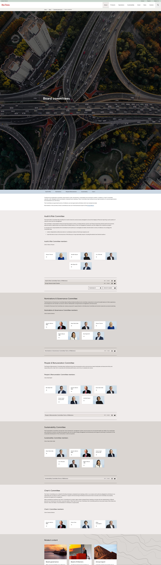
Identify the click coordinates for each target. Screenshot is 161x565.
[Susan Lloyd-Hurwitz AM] (62, 401)
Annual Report (90, 205)
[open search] (158, 5)
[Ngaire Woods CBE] (62, 337)
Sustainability (84, 191)
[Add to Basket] (115, 280)
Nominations (58, 191)
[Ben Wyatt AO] (75, 266)
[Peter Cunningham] (100, 526)
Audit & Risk (48, 191)
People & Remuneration (71, 191)
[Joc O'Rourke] (100, 256)
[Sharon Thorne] (50, 256)
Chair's (93, 191)
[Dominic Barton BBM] (50, 327)
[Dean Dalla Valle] (75, 325)
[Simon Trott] (75, 524)
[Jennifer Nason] (75, 256)
